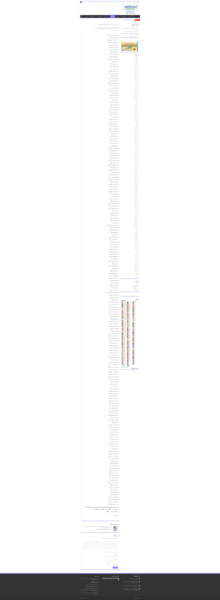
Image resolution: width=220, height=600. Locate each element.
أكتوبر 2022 (136, 138)
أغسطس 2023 (136, 120)
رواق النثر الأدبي (106, 16)
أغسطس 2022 (136, 142)
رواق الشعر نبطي (100, 16)
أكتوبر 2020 (136, 181)
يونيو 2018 (136, 230)
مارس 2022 (136, 151)
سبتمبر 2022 (136, 140)
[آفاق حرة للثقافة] (130, 9)
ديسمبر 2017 (136, 241)
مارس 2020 (136, 193)
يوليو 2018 (136, 229)
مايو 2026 (136, 62)
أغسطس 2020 (136, 184)
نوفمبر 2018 (136, 222)
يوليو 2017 (136, 250)
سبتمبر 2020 (136, 183)
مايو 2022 (136, 147)
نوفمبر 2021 (136, 158)
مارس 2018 (136, 236)
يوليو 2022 (136, 143)
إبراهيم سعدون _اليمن (95, 586)
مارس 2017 (136, 257)
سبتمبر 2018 (136, 225)
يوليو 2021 (136, 165)
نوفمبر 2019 (136, 200)
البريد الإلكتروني (116, 555)
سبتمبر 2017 (136, 246)
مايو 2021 (136, 168)
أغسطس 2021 (136, 163)
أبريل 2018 (136, 234)
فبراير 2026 (136, 67)
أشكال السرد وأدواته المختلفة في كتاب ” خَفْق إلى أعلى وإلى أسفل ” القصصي (89, 593)
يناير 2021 (136, 175)
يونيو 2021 (136, 167)
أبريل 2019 (136, 213)
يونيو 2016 (136, 273)
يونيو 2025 (136, 81)
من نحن (134, 2)
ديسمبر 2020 (136, 177)
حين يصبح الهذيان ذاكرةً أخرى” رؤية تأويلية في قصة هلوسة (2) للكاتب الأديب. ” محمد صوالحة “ (130, 34)
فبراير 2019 (136, 216)
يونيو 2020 (136, 188)
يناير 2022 (136, 154)
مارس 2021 (136, 172)
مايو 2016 (136, 275)
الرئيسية (138, 2)
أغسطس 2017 (136, 248)
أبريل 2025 (136, 85)
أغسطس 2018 (136, 227)
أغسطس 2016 (136, 270)
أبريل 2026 (136, 64)
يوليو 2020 (136, 186)
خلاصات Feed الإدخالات (134, 286)
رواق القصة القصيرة (92, 16)
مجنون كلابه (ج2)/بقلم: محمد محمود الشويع (91, 588)
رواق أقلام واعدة (123, 16)
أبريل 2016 (136, 277)
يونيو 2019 (136, 209)
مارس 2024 (136, 108)
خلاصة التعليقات (136, 288)
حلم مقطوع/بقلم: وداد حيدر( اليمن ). (90, 584)
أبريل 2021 (136, 170)
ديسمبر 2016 (136, 262)
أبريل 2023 (136, 127)
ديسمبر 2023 (136, 113)
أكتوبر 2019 (136, 202)
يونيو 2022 (136, 145)
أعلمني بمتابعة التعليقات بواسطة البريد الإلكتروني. (112, 563)
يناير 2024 (136, 111)
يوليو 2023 (136, 122)
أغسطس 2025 (136, 78)
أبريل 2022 (136, 149)
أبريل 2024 (136, 106)
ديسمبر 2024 (136, 92)
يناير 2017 (136, 261)
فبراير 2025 (136, 88)
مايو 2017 (136, 254)
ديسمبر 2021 (136, 156)
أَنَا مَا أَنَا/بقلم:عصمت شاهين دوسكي (133, 36)
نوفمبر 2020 (136, 179)
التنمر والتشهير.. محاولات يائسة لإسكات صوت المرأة (131, 31)
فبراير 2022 (136, 152)
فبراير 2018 (136, 238)
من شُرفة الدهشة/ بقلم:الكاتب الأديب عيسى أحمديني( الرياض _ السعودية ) (130, 29)
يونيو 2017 (136, 252)
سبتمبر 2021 (136, 161)
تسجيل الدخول (136, 285)
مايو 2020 (136, 190)
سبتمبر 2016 (136, 268)
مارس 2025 (136, 87)
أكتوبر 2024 (136, 96)
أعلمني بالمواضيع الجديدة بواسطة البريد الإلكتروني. (112, 565)
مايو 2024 (136, 104)
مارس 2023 (136, 129)
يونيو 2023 (136, 124)
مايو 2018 (136, 232)
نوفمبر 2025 (136, 72)
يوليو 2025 (136, 80)
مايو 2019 (136, 211)
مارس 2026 (136, 65)
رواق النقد (117, 16)
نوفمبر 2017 (136, 243)
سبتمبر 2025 (136, 76)
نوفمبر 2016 (136, 264)
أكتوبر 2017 (136, 245)
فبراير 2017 (136, 259)
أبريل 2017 (136, 255)
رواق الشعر (112, 16)
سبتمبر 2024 (136, 97)
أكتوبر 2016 (136, 266)
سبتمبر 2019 (136, 204)
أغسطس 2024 (136, 99)
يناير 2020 (136, 197)
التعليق (117, 540)
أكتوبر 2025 (136, 74)
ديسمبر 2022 (136, 135)
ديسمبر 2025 (136, 71)
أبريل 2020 (136, 191)
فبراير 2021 (136, 174)
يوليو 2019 (136, 207)
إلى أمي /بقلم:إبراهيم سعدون (88, 586)
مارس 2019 (136, 214)
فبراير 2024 (136, 110)
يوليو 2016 (136, 271)
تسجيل (137, 283)
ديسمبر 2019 (136, 199)
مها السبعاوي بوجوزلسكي (95, 590)
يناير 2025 (136, 90)
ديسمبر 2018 (136, 220)
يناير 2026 (136, 69)
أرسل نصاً (130, 2)
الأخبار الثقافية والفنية (131, 16)
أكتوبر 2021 (136, 159)
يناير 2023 (136, 133)
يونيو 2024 (136, 103)
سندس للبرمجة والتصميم (83, 598)
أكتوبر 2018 (136, 223)
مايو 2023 (136, 126)
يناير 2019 (136, 218)
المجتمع (87, 16)
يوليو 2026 (136, 58)
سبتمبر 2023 (136, 119)
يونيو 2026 (136, 60)
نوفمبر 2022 (136, 136)
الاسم (117, 551)
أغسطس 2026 (136, 56)
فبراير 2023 (136, 131)
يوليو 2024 (136, 101)
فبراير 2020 (136, 195)
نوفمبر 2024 (136, 94)
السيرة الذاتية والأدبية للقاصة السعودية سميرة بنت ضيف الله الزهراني (89, 590)
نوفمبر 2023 (136, 115)
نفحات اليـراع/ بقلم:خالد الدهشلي (129, 20)
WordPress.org (136, 290)
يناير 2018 (136, 239)
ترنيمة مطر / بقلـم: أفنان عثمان (134, 27)
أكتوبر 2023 (136, 117)
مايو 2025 (136, 83)
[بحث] (81, 2)
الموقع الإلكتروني (116, 559)
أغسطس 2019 (136, 206)
